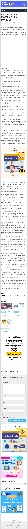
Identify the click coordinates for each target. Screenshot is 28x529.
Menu (3, 10)
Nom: (3, 395)
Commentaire (5, 382)
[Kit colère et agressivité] (14, 453)
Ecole (22, 22)
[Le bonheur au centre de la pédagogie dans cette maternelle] (6, 306)
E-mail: (4, 402)
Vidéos (24, 22)
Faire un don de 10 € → (14, 363)
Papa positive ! (16, 522)
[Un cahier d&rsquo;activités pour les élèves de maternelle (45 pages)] (6, 322)
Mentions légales (10, 524)
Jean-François (4, 22)
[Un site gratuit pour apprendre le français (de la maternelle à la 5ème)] (18, 306)
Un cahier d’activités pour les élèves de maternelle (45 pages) (6, 327)
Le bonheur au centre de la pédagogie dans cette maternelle (5, 311)
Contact (20, 524)
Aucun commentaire (6, 23)
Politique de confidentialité (15, 525)
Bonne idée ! (17, 22)
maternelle (6, 368)
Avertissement (15, 527)
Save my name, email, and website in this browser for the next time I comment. (13, 416)
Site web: (4, 408)
